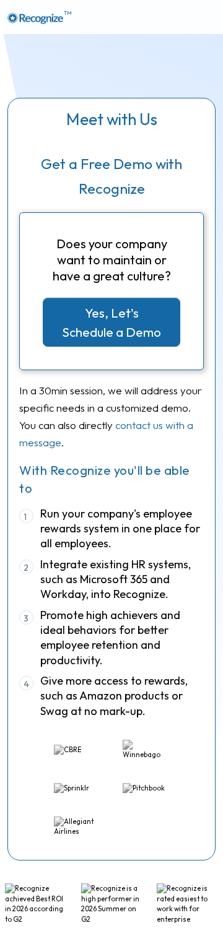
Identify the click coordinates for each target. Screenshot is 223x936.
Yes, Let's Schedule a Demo (111, 322)
